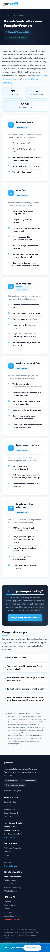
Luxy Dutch (8, 817)
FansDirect (8, 16)
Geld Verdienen (10, 880)
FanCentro (8, 862)
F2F (5, 859)
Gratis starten (32, 948)
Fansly (6, 855)
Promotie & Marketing (12, 887)
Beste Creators (10, 827)
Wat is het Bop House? (22, 172)
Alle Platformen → (11, 866)
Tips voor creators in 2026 (24, 319)
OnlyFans (7, 851)
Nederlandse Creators (14, 823)
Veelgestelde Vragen (12, 916)
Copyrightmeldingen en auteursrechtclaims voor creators (23, 539)
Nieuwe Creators (11, 830)
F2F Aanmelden (10, 884)
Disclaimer (37, 942)
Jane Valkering (10, 802)
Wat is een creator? (21, 143)
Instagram (17, 791)
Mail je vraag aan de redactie (25, 617)
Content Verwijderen (13, 919)
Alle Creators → (10, 837)
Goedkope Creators (13, 834)
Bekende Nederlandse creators (26, 410)
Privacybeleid (8, 942)
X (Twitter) (8, 791)
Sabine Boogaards (11, 813)
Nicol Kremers (9, 809)
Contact (7, 909)
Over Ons (8, 901)
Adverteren (8, 912)
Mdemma (7, 806)
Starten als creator (12, 876)
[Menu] (45, 4)
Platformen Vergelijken (13, 848)
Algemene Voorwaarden (23, 942)
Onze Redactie (10, 905)
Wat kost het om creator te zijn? (26, 313)
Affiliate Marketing (11, 891)
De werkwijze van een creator (25, 166)
